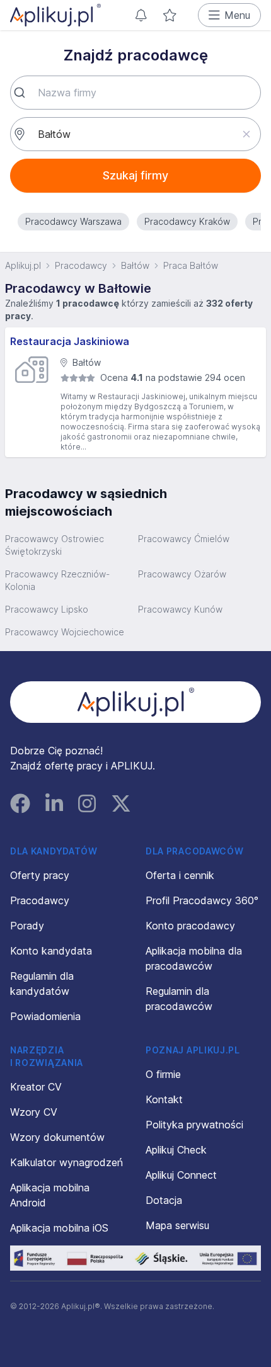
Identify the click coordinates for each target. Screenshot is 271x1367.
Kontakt (164, 1099)
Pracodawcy (81, 265)
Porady (27, 925)
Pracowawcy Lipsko (46, 609)
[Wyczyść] (246, 134)
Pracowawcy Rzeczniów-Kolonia (57, 580)
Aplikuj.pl (23, 265)
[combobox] (135, 93)
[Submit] (24, 92)
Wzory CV (33, 1112)
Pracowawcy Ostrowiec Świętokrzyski (54, 545)
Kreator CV (36, 1087)
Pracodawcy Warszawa (73, 221)
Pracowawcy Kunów (180, 609)
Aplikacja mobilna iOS (59, 1228)
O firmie (163, 1074)
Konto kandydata (51, 950)
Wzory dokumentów (57, 1137)
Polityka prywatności (194, 1124)
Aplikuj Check (176, 1149)
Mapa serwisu (177, 1225)
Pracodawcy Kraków (187, 221)
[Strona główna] (55, 15)
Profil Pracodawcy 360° (202, 900)
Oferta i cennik (180, 875)
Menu (237, 15)
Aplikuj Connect (181, 1175)
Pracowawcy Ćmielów (183, 538)
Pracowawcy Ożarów (182, 574)
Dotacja (164, 1200)
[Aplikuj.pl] (136, 702)
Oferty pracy (39, 875)
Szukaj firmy (135, 175)
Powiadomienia (45, 1016)
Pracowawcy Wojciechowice (64, 632)
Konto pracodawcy (190, 925)
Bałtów (135, 265)
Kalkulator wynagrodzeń (66, 1162)
